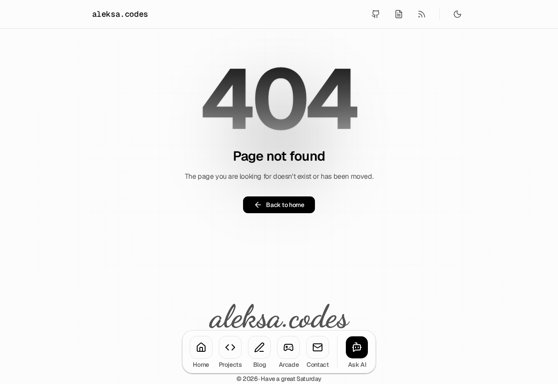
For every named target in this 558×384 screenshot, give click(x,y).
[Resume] (399, 14)
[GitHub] (376, 14)
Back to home (285, 205)
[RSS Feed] (422, 14)
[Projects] (230, 347)
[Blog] (259, 347)
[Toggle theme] (457, 14)
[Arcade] (288, 347)
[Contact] (317, 347)
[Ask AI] (356, 347)
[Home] (201, 347)
